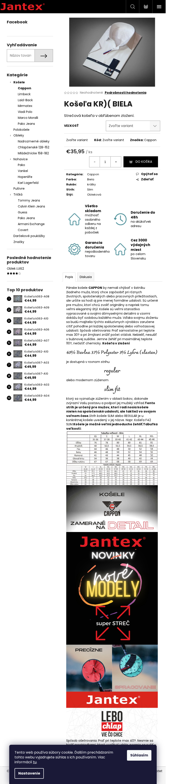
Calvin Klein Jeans (31, 206)
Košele (19, 82)
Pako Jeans (26, 123)
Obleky (18, 135)
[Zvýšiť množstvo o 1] (115, 162)
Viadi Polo (25, 112)
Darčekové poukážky (29, 236)
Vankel (23, 171)
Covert (23, 230)
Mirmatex (25, 106)
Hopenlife (25, 177)
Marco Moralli (28, 118)
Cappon (24, 88)
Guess (22, 212)
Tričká (17, 194)
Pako (21, 165)
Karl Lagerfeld (28, 183)
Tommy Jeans (29, 200)
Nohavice (20, 159)
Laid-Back (25, 100)
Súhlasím (139, 755)
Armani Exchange (31, 224)
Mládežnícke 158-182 (33, 153)
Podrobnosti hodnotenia (125, 93)
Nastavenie (29, 773)
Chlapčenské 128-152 (33, 147)
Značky (18, 242)
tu (35, 762)
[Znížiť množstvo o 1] (94, 162)
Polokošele (21, 129)
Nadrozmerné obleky (34, 141)
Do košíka (144, 161)
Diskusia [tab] (86, 277)
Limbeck (24, 94)
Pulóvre (19, 188)
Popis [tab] (69, 277)
